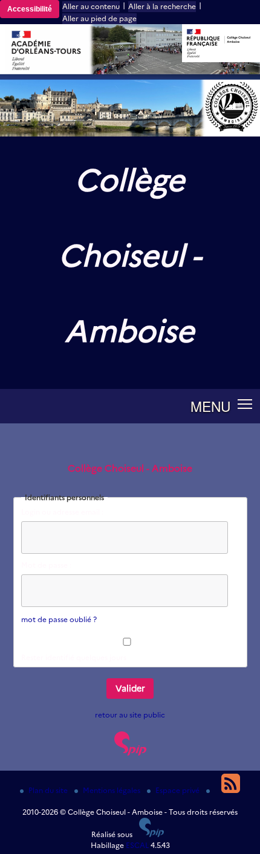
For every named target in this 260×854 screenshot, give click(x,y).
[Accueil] (130, 133)
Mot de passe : (46, 565)
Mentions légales (112, 790)
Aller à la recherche (162, 6)
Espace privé (178, 790)
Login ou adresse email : (62, 511)
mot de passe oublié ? (59, 619)
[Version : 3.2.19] (151, 834)
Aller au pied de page (99, 18)
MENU (210, 406)
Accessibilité (29, 9)
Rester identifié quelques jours (73, 657)
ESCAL (137, 845)
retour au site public (130, 714)
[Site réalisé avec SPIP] (130, 752)
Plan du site (49, 790)
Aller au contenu (91, 6)
